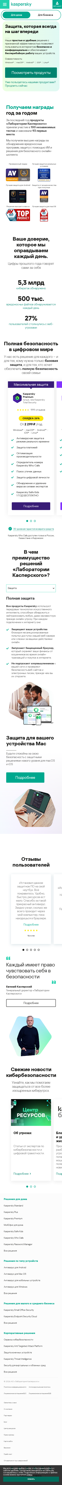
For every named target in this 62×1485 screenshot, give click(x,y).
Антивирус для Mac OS (15, 1274)
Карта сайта (8, 1441)
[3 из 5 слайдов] (31, 950)
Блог (5, 1422)
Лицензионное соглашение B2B (40, 1393)
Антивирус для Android (15, 1267)
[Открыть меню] (4, 4)
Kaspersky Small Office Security (19, 1310)
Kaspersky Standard (13, 1205)
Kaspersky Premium (13, 1218)
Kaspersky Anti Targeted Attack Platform (23, 1346)
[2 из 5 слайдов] (27, 950)
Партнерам (8, 1415)
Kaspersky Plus (11, 1212)
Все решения (10, 1250)
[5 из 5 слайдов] (39, 950)
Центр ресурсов (9, 1428)
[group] (31, 448)
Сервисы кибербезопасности (18, 1339)
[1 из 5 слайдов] (23, 950)
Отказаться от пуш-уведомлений (16, 1460)
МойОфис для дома (13, 1225)
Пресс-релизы (9, 1435)
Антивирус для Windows (15, 1286)
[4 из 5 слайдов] (35, 950)
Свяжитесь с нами (10, 1403)
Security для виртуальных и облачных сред (25, 1365)
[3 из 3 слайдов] (35, 521)
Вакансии (7, 1448)
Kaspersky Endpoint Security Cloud (20, 1316)
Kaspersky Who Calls (14, 1238)
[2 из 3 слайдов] (31, 521)
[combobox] (31, 588)
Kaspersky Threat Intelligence (18, 1359)
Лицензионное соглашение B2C (15, 1393)
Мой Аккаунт (57, 6)
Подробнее (31, 924)
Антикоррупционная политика (39, 1387)
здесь (29, 1474)
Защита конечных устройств (18, 1352)
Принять (31, 1479)
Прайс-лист (8, 1454)
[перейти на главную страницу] (21, 4)
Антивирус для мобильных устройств (22, 1280)
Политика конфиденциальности (15, 1387)
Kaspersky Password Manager (18, 1244)
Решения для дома (15, 1199)
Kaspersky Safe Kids (13, 1231)
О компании (8, 1409)
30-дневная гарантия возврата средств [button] (33, 529)
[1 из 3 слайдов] (27, 521)
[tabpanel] (31, 660)
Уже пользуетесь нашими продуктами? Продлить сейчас (30, 83)
